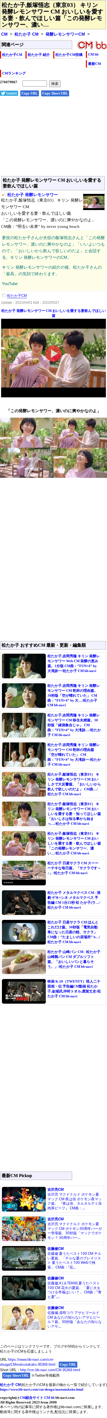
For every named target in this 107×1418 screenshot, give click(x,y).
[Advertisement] (53, 139)
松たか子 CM (27, 34)
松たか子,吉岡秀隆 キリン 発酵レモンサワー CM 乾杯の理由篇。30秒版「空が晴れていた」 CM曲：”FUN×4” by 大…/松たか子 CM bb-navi (73, 695)
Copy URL (29, 93)
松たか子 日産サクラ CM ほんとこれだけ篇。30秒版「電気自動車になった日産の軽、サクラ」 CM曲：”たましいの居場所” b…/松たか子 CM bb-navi (73, 932)
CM (4, 34)
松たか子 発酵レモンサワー (32, 195)
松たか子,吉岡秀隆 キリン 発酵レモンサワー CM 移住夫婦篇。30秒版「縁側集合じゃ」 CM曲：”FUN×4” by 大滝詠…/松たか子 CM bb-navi (74, 725)
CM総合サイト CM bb (37, 1398)
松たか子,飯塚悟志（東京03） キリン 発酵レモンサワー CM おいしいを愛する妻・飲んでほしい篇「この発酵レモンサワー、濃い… (52, 15)
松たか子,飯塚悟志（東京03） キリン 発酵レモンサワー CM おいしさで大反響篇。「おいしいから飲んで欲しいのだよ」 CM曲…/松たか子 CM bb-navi (74, 784)
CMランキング (14, 73)
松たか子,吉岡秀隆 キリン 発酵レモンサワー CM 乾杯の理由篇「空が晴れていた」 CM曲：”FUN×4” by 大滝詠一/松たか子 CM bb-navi (74, 755)
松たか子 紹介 (39, 55)
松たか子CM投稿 (69, 55)
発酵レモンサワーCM (65, 34)
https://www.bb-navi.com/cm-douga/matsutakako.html (41, 1389)
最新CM (94, 64)
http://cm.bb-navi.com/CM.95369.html (50, 1370)
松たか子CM (12, 55)
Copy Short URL (55, 93)
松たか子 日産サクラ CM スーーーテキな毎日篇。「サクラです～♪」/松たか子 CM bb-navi (74, 868)
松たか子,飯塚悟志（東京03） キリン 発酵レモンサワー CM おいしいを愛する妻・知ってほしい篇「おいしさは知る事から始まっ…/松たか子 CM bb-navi (74, 814)
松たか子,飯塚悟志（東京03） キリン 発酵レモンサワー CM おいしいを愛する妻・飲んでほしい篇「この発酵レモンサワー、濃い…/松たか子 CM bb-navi (74, 843)
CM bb (93, 54)
